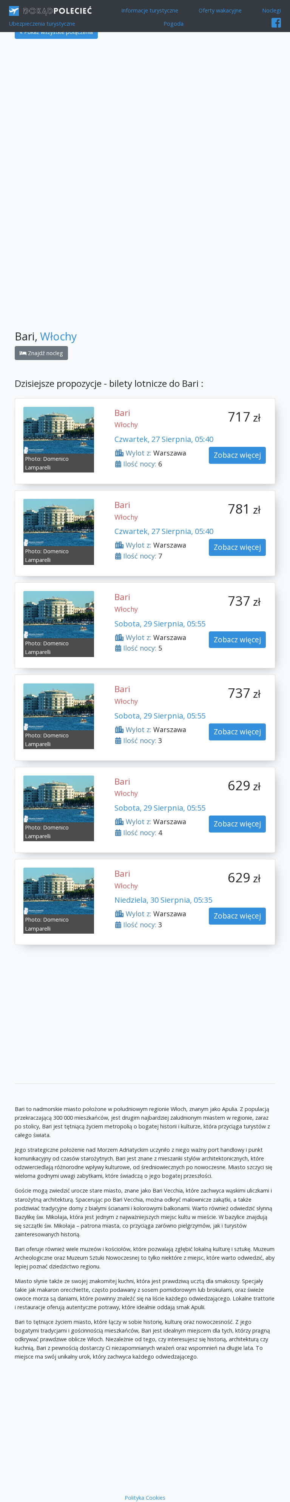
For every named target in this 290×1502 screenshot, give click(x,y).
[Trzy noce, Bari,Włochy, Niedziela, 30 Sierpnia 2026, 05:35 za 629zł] (58, 890)
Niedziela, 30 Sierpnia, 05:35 (163, 900)
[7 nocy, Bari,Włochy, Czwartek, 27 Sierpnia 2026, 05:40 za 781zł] (58, 521)
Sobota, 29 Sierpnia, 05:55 (159, 624)
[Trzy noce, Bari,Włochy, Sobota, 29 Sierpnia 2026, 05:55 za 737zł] (58, 706)
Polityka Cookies (145, 1497)
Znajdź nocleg (44, 353)
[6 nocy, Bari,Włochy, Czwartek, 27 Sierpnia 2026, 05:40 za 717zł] (58, 429)
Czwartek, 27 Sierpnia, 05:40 (163, 439)
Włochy (58, 336)
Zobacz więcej (237, 455)
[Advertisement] (145, 100)
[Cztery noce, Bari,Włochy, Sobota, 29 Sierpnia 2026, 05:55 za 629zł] (58, 798)
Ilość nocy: (138, 463)
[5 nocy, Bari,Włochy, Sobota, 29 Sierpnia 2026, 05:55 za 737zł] (58, 613)
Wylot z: (137, 452)
